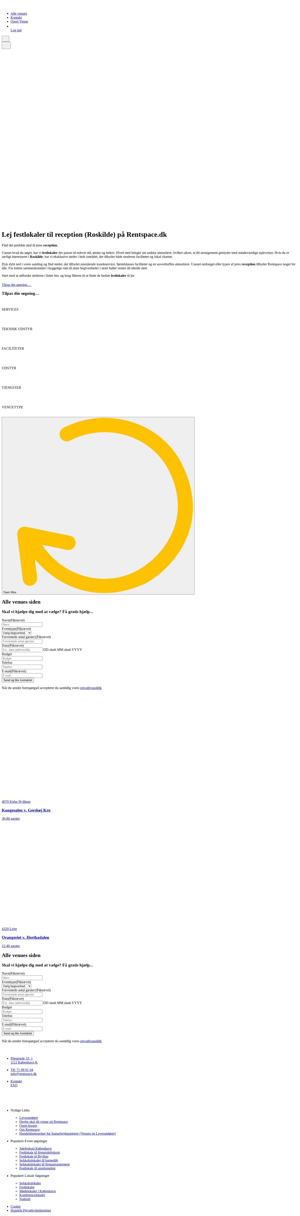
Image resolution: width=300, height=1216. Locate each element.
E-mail (14, 671)
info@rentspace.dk (24, 1074)
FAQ (14, 1085)
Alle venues (19, 13)
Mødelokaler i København (37, 1191)
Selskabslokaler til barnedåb (38, 1160)
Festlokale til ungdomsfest (37, 1168)
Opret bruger (28, 1125)
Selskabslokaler (30, 1183)
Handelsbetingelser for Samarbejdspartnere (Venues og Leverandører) (67, 1133)
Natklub (25, 1199)
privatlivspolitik (91, 688)
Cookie (16, 1206)
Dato (13, 645)
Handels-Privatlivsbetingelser (31, 1210)
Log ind (16, 30)
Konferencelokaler (32, 1195)
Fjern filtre (10, 592)
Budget (7, 654)
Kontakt (16, 17)
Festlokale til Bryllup (33, 1156)
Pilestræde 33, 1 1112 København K (24, 1060)
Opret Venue (19, 21)
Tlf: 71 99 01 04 (22, 1070)
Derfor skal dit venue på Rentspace (43, 1122)
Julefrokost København (35, 1148)
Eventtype (16, 629)
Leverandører (28, 1118)
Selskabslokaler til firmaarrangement (44, 1164)
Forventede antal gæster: (26, 637)
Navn (13, 620)
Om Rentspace (29, 1129)
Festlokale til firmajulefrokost (39, 1152)
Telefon (7, 662)
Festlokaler (26, 1187)
